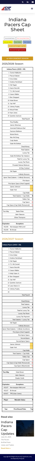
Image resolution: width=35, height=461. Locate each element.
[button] (32, 8)
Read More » (6, 448)
